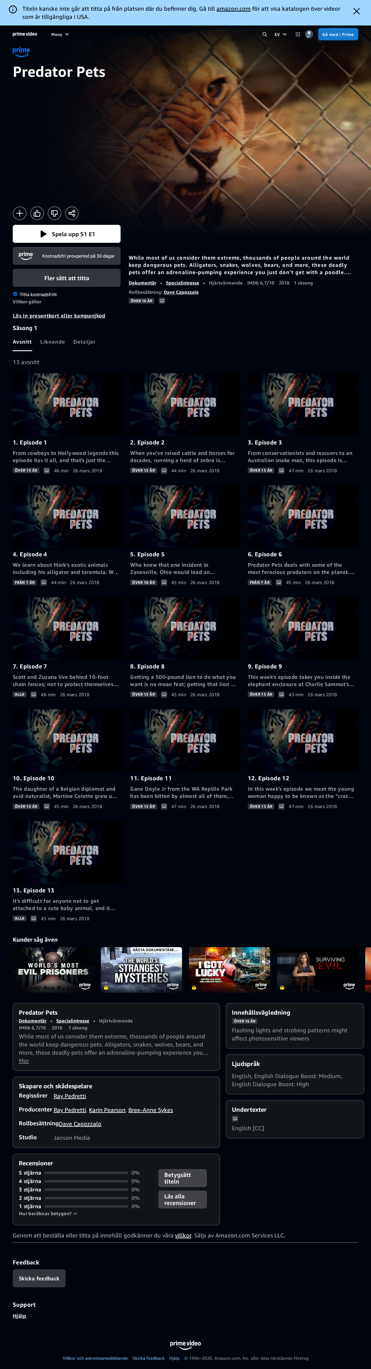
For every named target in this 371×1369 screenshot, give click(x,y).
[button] (67, 234)
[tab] (22, 341)
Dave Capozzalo (181, 292)
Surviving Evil (317, 970)
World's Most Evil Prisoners (53, 970)
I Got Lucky (229, 970)
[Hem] (25, 34)
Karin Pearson (107, 1109)
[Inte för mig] (54, 213)
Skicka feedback (148, 1358)
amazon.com (234, 8)
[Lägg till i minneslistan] (20, 213)
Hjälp (19, 1316)
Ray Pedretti (70, 1096)
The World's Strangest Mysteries (141, 970)
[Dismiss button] (356, 11)
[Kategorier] (297, 34)
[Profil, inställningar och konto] (309, 34)
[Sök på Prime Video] (264, 34)
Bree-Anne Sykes (150, 1109)
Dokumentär (142, 283)
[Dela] (72, 213)
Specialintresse (182, 283)
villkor (183, 1235)
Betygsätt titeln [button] (177, 1178)
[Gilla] (37, 213)
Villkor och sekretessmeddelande (95, 1358)
